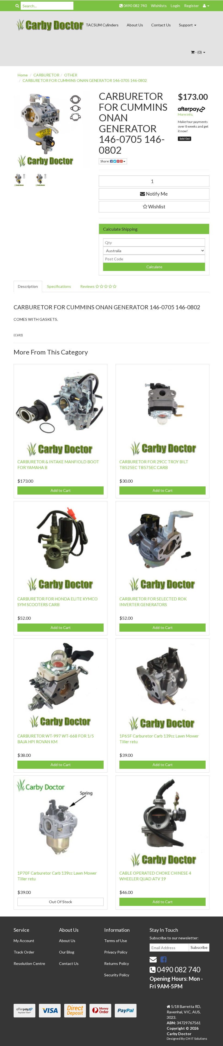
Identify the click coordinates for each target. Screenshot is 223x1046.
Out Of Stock (60, 901)
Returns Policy (116, 963)
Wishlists (159, 5)
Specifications (59, 286)
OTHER (70, 75)
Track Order (24, 952)
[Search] (17, 6)
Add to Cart (61, 490)
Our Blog (66, 952)
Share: (105, 161)
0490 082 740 (135, 5)
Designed (174, 1038)
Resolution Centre (29, 963)
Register (191, 5)
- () (198, 52)
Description (28, 286)
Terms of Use (115, 940)
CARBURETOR (46, 75)
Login (175, 5)
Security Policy (116, 975)
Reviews (87, 286)
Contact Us (161, 25)
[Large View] (20, 179)
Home (23, 75)
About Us (135, 25)
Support (186, 25)
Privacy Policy (115, 952)
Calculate (153, 266)
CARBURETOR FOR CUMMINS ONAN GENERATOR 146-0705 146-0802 (85, 80)
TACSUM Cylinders (102, 25)
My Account (24, 940)
